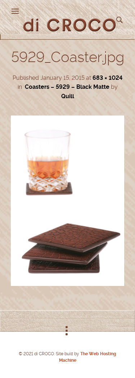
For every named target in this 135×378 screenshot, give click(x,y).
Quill (67, 96)
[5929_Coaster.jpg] (67, 284)
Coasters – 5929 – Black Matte (67, 86)
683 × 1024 (107, 77)
